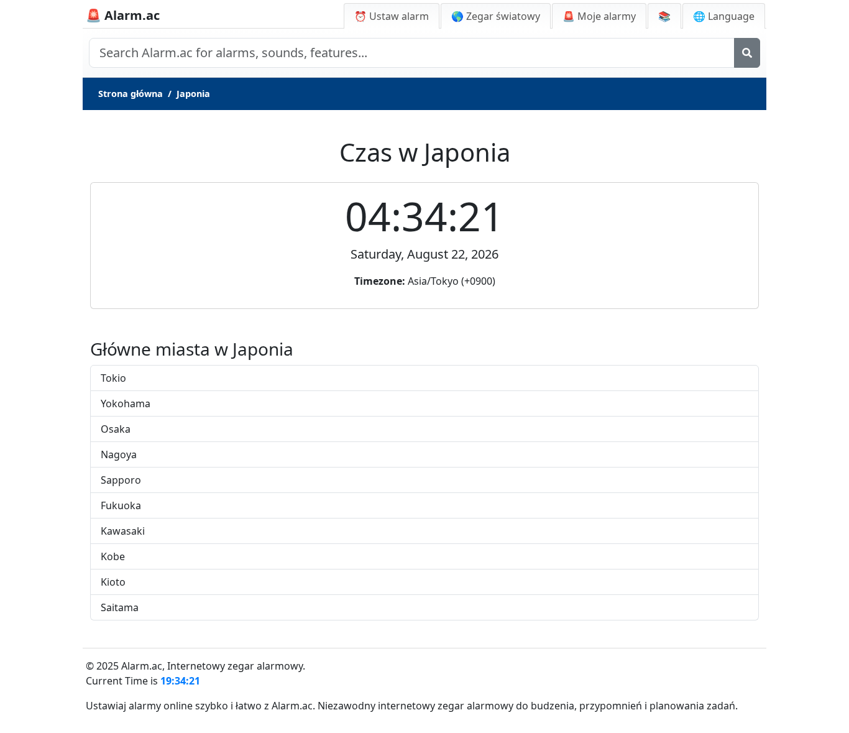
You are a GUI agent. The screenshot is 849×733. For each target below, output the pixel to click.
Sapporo (121, 480)
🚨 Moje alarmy (599, 16)
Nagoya (119, 454)
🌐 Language (724, 16)
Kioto (113, 582)
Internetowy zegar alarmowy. (236, 666)
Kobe (113, 556)
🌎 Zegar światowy (495, 16)
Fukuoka (121, 505)
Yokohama (125, 403)
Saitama (120, 607)
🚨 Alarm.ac (123, 15)
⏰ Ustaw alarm (391, 16)
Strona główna (130, 93)
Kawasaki (123, 531)
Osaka (116, 429)
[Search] (747, 53)
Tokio (113, 378)
